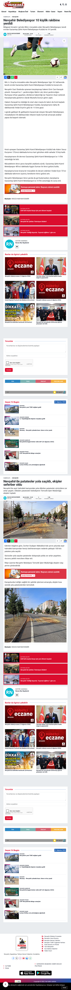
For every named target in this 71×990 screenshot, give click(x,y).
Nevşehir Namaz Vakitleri (52, 948)
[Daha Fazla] (15, 77)
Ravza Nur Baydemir (22, 243)
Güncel (3, 12)
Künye (7, 976)
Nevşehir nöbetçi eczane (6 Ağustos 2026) (48, 300)
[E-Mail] (16, 246)
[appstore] (27, 980)
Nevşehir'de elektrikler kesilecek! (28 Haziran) (18, 322)
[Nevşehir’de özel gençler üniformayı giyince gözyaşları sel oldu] (51, 312)
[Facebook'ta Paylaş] (5, 77)
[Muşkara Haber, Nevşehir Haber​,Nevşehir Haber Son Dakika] (13, 4)
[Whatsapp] (30, 965)
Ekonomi (40, 12)
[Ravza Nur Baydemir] (9, 244)
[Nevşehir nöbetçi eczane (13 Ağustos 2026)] (20, 266)
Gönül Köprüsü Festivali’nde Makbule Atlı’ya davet (19, 300)
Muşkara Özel (23, 12)
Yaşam (59, 12)
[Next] (26, 965)
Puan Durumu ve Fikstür (51, 952)
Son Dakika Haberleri (50, 956)
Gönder (8, 387)
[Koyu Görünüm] (61, 4)
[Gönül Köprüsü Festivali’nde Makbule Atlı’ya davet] (20, 290)
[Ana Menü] (66, 4)
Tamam (64, 987)
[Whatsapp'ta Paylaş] (12, 77)
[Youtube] (23, 965)
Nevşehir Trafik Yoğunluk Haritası (54, 950)
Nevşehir (15, 17)
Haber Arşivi (48, 958)
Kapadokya (12, 12)
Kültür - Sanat (50, 12)
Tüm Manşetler (49, 954)
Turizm (32, 12)
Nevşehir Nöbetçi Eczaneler (52, 944)
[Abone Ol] (65, 77)
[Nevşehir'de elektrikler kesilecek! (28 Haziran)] (20, 312)
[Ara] (63, 4)
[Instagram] (20, 965)
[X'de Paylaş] (8, 77)
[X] (16, 965)
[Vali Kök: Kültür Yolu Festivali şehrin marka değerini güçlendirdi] (51, 266)
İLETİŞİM (8, 974)
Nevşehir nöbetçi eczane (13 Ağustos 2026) (18, 276)
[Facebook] (13, 965)
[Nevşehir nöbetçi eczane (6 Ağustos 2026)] (51, 290)
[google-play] (44, 980)
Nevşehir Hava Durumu (51, 946)
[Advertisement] (35, 133)
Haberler (6, 17)
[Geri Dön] (5, 984)
